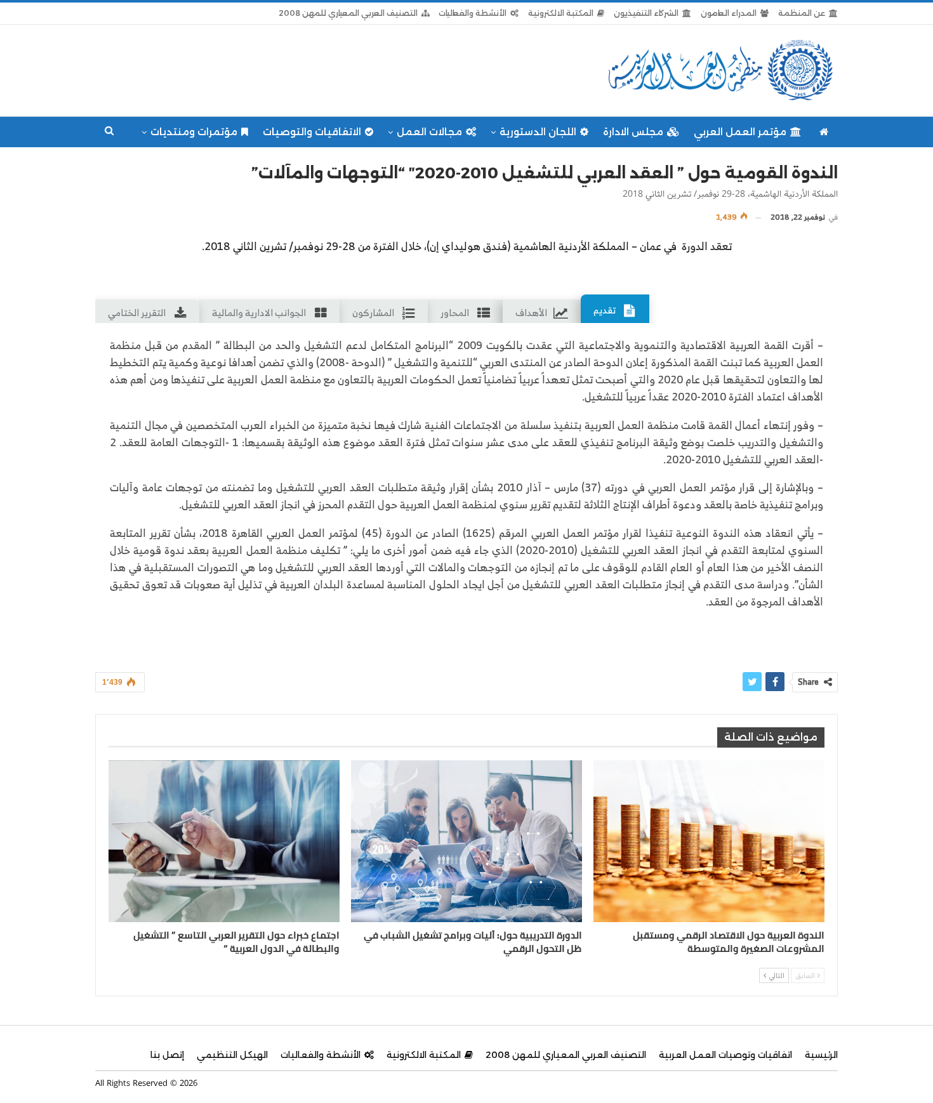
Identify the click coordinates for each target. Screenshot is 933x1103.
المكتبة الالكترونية (560, 13)
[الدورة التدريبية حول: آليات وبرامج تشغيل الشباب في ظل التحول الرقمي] (466, 841)
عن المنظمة (801, 13)
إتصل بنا (167, 1054)
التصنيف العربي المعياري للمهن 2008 (348, 13)
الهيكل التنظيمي (232, 1054)
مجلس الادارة (633, 132)
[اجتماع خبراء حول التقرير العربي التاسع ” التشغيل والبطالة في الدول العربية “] (224, 841)
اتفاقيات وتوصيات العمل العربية (725, 1054)
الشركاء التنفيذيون (646, 13)
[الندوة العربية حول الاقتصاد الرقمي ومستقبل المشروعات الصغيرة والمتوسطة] (708, 841)
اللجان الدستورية (538, 132)
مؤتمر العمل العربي (740, 132)
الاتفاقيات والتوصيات (312, 132)
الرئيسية (821, 1054)
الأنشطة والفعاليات (472, 13)
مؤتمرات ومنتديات (193, 132)
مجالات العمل (429, 132)
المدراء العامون (729, 13)
